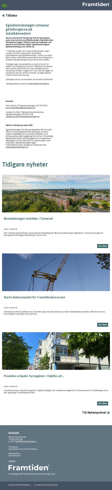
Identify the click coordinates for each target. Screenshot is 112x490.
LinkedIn (11, 461)
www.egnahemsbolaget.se (17, 147)
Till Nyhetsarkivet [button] (94, 412)
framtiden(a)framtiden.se (25, 441)
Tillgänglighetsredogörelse (46, 485)
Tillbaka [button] (11, 15)
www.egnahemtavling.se (39, 84)
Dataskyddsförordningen (19, 485)
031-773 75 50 (17, 439)
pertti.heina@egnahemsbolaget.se (20, 108)
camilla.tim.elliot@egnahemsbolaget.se (23, 116)
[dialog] (56, 212)
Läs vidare (102, 246)
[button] (4, 4)
